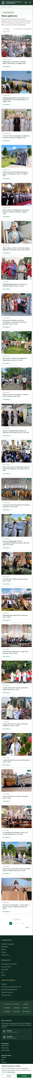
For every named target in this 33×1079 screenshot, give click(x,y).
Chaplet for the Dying (7, 992)
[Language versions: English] (26, 2)
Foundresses (4, 946)
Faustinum (3, 984)
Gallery (10, 7)
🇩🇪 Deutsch (25, 1004)
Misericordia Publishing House (9, 989)
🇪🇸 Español (7, 1007)
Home (4, 7)
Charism (3, 949)
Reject (9, 1076)
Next (27, 927)
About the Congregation (7, 944)
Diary (2, 972)
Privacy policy (5, 1045)
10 (22, 923)
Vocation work (5, 955)
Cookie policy (5, 1048)
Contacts (3, 1057)
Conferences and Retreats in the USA (11, 987)
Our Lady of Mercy (6, 966)
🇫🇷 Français (17, 1007)
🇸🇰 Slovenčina (26, 1011)
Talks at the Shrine (6, 995)
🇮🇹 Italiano (26, 1007)
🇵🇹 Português (6, 1011)
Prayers (3, 975)
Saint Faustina (4, 969)
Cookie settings (5, 1050)
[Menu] (30, 2)
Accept (24, 1076)
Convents (3, 952)
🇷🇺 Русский (16, 1011)
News (2, 1059)
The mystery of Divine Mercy (9, 964)
